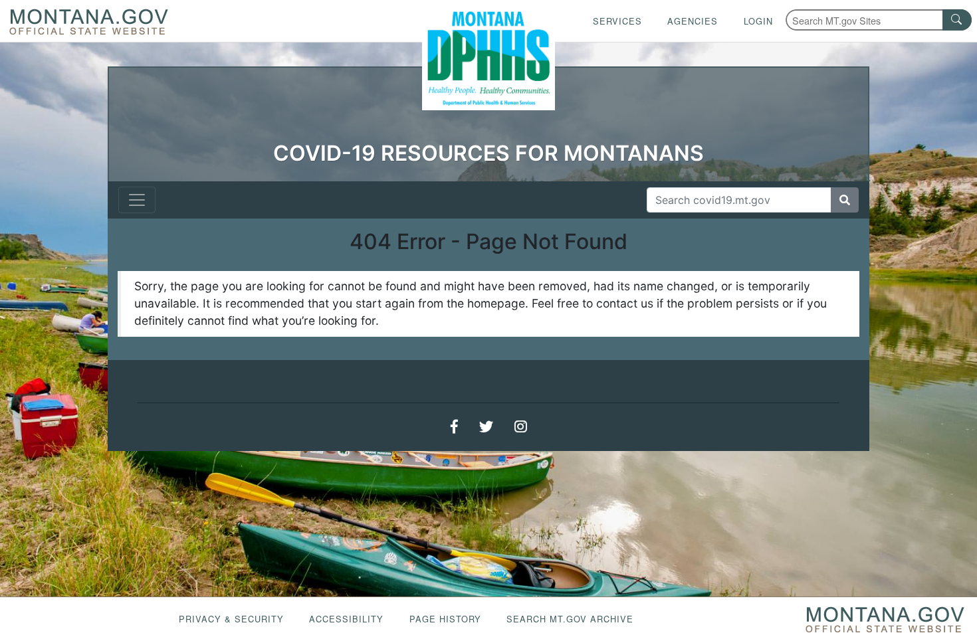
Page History (445, 618)
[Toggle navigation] (137, 200)
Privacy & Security (231, 618)
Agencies (692, 21)
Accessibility (346, 618)
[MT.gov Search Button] (957, 20)
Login (758, 21)
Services (617, 21)
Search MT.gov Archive (569, 618)
